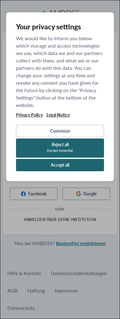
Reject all (60, 147)
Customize (60, 131)
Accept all (60, 165)
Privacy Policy (29, 115)
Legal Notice (58, 115)
